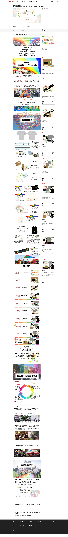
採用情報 (13, 525)
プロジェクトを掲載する (23, 1)
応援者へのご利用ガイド (32, 525)
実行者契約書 (22, 525)
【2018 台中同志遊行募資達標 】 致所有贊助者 (21, 34)
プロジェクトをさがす (31, 1)
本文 (14, 30)
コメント (35, 30)
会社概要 (17, 1)
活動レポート (24, 30)
